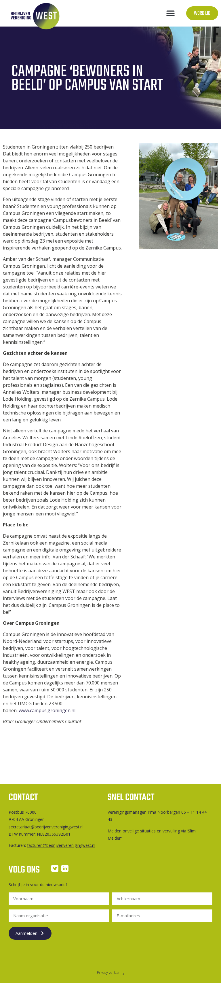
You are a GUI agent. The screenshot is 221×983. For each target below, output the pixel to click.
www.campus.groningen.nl (47, 710)
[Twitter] (54, 868)
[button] (170, 13)
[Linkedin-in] (64, 868)
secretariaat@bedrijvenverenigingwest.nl (46, 827)
